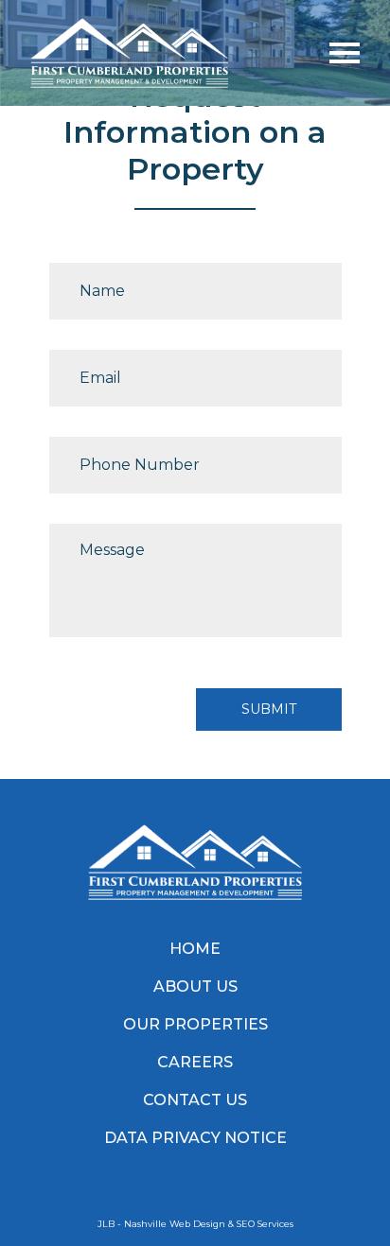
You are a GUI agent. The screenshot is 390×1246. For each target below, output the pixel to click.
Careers (195, 1062)
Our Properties (195, 1024)
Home (195, 949)
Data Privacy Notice (195, 1138)
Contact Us (195, 1100)
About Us (195, 986)
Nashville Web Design (174, 1224)
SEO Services (265, 1224)
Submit (268, 709)
